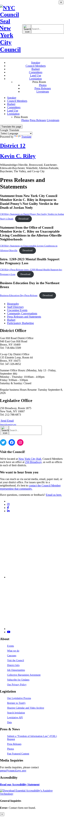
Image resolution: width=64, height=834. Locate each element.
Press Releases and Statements (24, 316)
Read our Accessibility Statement (19, 784)
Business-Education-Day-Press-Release (19, 295)
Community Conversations (22, 313)
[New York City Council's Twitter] (8, 501)
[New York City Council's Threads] (35, 577)
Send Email (8, 422)
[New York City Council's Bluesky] (35, 628)
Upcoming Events (17, 310)
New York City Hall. (30, 458)
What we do (13, 650)
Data (9, 722)
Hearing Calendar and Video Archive (25, 707)
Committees (35, 72)
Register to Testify (16, 703)
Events (10, 645)
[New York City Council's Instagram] (8, 504)
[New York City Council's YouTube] (8, 631)
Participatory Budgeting (20, 323)
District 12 (12, 145)
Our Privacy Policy (16, 684)
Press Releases (42, 88)
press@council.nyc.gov (13, 770)
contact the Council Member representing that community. (30, 487)
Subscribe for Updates (18, 679)
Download (23, 219)
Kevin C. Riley (18, 156)
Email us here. (54, 494)
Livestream (42, 91)
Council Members (36, 65)
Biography (13, 303)
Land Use (35, 75)
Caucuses (11, 655)
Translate (26, 136)
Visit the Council (15, 660)
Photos (43, 85)
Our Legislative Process (19, 698)
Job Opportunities (16, 670)
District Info (13, 665)
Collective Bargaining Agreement (24, 674)
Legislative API (15, 717)
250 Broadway (33, 462)
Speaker (35, 62)
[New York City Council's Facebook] (8, 507)
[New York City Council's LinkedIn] (8, 510)
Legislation (35, 78)
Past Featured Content (18, 753)
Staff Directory (15, 306)
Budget (35, 69)
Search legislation (16, 712)
